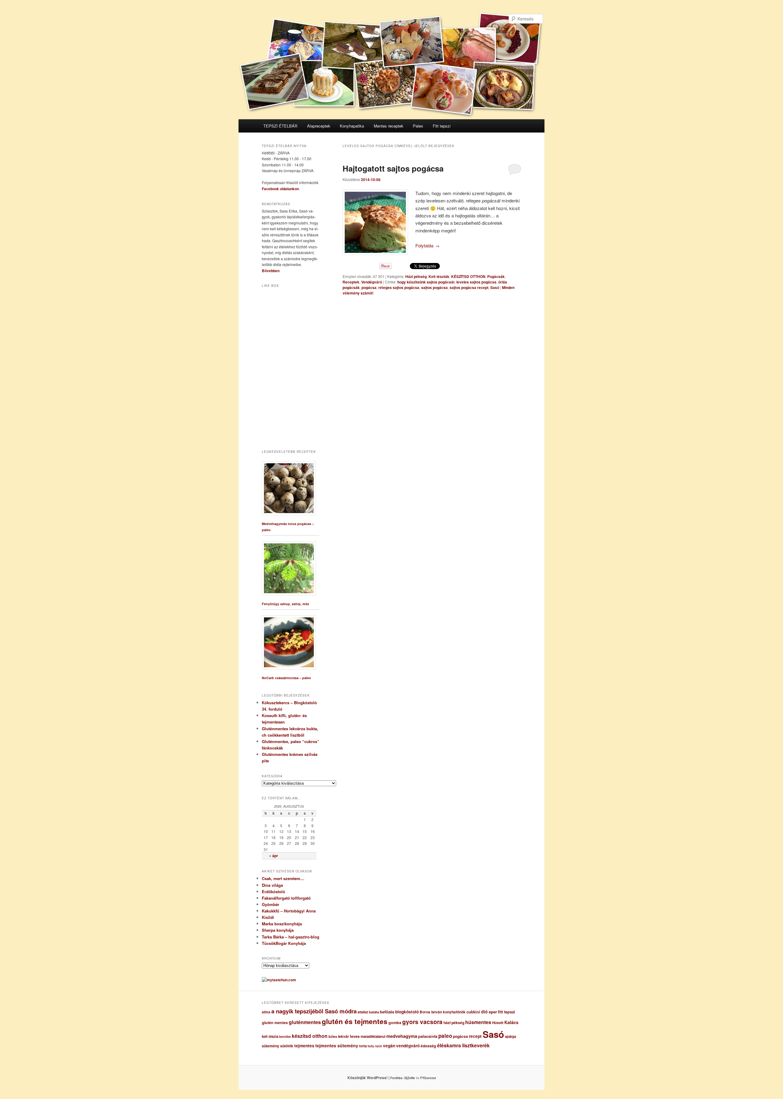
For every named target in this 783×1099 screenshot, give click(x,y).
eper (493, 1012)
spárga (510, 1036)
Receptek (351, 282)
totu (371, 1046)
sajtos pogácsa (434, 287)
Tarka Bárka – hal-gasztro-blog (290, 937)
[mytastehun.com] (279, 979)
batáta (374, 1012)
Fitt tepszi (442, 126)
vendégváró (408, 1046)
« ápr (273, 855)
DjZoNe (409, 1078)
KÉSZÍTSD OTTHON (468, 276)
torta (363, 1046)
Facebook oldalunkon (280, 188)
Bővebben (271, 270)
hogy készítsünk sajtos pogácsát (426, 282)
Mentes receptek (388, 126)
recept (475, 1036)
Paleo (418, 126)
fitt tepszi (506, 1012)
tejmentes (304, 1045)
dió (484, 1011)
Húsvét (497, 1022)
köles (332, 1036)
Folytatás (427, 245)
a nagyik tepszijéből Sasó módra (314, 1011)
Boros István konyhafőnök (443, 1012)
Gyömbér (270, 904)
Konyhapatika (352, 126)
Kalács (511, 1022)
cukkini (473, 1012)
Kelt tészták (439, 276)
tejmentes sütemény (336, 1045)
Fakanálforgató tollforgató (286, 898)
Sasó (494, 287)
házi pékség (453, 1022)
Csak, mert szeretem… (283, 878)
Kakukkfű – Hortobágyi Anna (289, 911)
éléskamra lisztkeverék (463, 1045)
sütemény (270, 1046)
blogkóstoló (407, 1012)
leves (355, 1036)
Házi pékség (416, 276)
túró (378, 1046)
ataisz (363, 1012)
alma (266, 1012)
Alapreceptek (318, 126)
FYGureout (428, 1078)
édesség (428, 1046)
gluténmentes (305, 1022)
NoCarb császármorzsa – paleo (286, 677)
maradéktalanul (373, 1036)
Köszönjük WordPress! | (375, 1077)
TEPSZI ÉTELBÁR (280, 126)
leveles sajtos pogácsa (476, 282)
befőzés (387, 1012)
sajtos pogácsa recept (469, 287)
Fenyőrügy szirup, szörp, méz (285, 603)
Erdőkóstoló (273, 891)
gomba (394, 1022)
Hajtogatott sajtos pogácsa (393, 168)
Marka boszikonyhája (282, 924)
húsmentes (478, 1022)
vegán (389, 1045)
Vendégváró (371, 282)
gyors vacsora (422, 1021)
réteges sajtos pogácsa (398, 287)
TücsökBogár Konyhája (284, 943)
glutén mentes (275, 1022)
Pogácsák (496, 276)
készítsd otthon (310, 1035)
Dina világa (272, 885)
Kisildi (268, 917)
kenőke (285, 1036)
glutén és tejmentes (355, 1021)
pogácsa (369, 287)
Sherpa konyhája (278, 930)
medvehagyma (401, 1036)
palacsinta (427, 1036)
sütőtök (286, 1046)
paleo (445, 1035)
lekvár (343, 1036)
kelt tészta (270, 1036)
